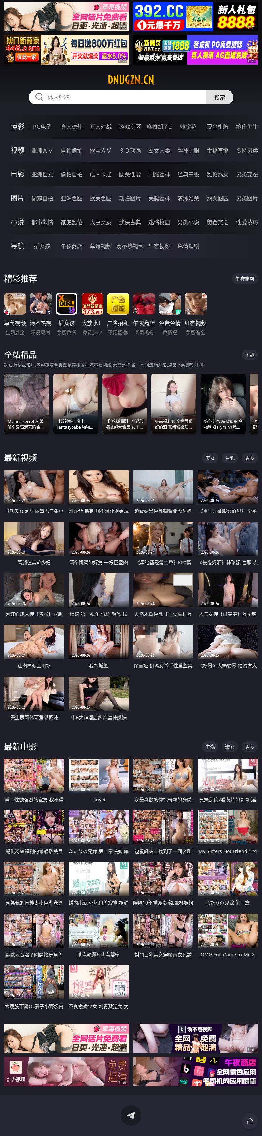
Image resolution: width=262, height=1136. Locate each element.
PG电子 (42, 126)
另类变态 (247, 174)
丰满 (210, 746)
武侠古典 (130, 222)
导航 (17, 246)
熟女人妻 (159, 150)
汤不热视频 (130, 246)
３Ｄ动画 (130, 150)
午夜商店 (72, 246)
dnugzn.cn (131, 80)
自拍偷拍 (72, 150)
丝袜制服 (188, 150)
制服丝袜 (159, 174)
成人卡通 (101, 174)
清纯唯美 (188, 198)
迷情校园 (159, 222)
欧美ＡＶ (101, 150)
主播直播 (218, 150)
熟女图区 (218, 198)
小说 (17, 222)
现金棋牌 (218, 126)
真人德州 (72, 126)
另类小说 (188, 222)
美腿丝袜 (159, 198)
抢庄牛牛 (247, 126)
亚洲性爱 (42, 174)
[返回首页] (250, 1121)
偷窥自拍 (42, 198)
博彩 (17, 126)
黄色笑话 (218, 222)
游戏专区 (130, 126)
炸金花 (188, 126)
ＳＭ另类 (247, 150)
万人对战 (101, 126)
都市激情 (42, 222)
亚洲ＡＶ (42, 150)
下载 (249, 355)
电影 (17, 174)
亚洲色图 (72, 198)
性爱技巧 (247, 222)
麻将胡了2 (159, 126)
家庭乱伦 (72, 222)
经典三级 (188, 174)
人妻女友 (101, 222)
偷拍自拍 (72, 174)
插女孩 (42, 246)
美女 (210, 458)
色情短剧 (188, 246)
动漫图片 (130, 198)
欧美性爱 (130, 174)
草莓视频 (101, 246)
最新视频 (20, 457)
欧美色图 (101, 198)
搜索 (219, 97)
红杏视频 (159, 246)
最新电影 (20, 746)
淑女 (230, 746)
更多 (249, 458)
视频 (17, 150)
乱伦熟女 (218, 174)
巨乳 (230, 458)
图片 (17, 198)
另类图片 (247, 198)
